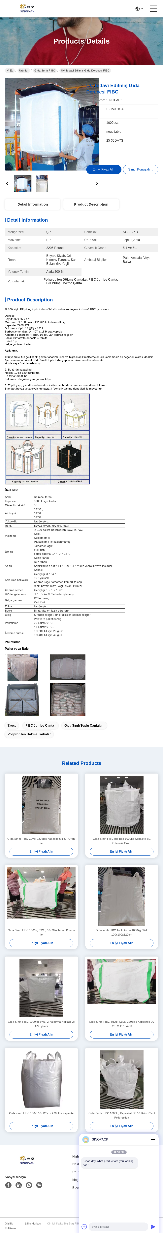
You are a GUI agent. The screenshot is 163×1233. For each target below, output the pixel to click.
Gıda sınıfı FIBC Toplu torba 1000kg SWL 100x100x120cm (122, 932)
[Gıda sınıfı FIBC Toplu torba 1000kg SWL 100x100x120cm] (121, 896)
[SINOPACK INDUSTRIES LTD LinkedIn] (18, 1185)
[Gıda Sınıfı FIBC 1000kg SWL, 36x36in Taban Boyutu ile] (41, 896)
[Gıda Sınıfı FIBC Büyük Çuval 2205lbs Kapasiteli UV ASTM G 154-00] (121, 988)
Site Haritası (34, 1223)
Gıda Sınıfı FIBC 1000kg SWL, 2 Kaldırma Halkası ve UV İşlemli (41, 1024)
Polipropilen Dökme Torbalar (29, 734)
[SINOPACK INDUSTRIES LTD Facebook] (8, 1185)
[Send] (153, 1226)
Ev (11, 70)
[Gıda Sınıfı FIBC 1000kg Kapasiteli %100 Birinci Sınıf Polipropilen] (121, 1079)
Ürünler (23, 70)
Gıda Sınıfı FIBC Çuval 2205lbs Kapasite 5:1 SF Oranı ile (41, 841)
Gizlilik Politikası (10, 1226)
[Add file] (84, 1226)
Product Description (91, 204)
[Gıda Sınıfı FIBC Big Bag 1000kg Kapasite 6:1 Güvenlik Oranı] (121, 805)
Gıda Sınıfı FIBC (44, 70)
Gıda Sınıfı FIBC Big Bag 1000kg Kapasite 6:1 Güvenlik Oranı (122, 841)
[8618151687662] (29, 1185)
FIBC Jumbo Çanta (39, 725)
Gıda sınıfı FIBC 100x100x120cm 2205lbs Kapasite (41, 1113)
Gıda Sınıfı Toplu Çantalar (83, 725)
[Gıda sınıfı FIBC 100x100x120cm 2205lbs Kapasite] (41, 1079)
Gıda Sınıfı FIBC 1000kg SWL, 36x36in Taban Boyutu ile (41, 932)
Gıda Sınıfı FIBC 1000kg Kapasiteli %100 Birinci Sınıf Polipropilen (121, 1115)
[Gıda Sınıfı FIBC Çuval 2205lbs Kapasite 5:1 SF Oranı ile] (41, 805)
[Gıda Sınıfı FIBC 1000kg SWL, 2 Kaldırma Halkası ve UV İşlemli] (41, 988)
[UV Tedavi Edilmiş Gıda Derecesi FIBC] (52, 125)
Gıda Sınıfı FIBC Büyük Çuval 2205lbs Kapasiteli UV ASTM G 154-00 (121, 1024)
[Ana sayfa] (27, 1165)
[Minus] (153, 1139)
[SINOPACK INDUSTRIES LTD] (27, 9)
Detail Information (32, 204)
